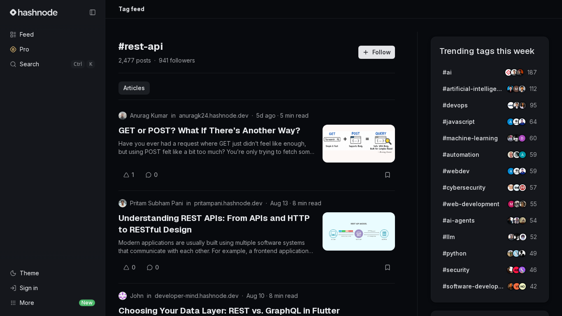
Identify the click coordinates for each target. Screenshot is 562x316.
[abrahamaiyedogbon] (523, 204)
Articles (134, 87)
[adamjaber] (522, 89)
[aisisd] (522, 270)
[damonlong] (522, 286)
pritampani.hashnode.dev (228, 203)
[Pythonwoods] (522, 253)
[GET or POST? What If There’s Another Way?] (359, 144)
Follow (381, 52)
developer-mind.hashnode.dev (197, 295)
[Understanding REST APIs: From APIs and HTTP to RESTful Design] (359, 231)
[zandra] (522, 105)
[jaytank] (523, 237)
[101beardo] (522, 122)
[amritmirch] (520, 72)
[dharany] (522, 138)
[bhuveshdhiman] (522, 220)
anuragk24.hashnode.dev (213, 115)
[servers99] (522, 188)
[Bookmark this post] (387, 174)
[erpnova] (522, 155)
